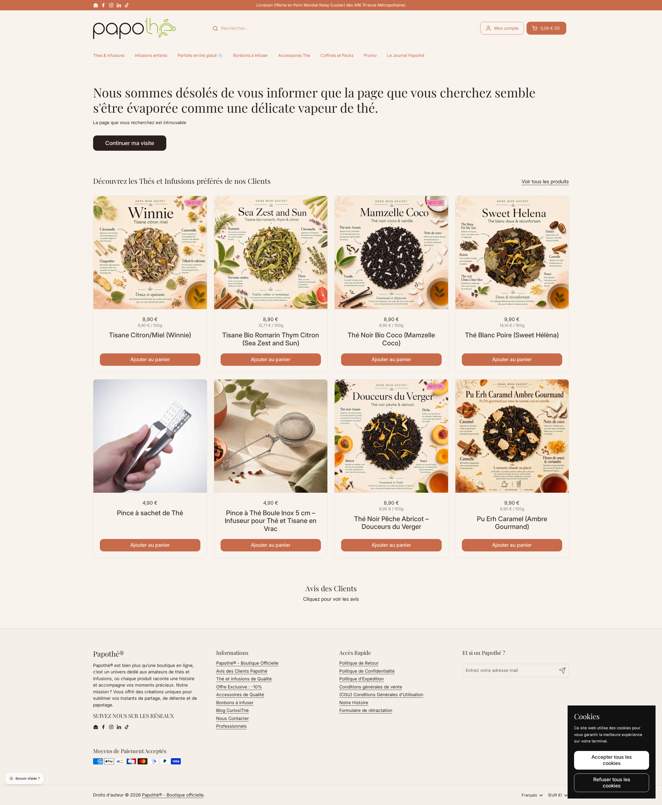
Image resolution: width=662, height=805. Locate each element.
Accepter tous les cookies (611, 760)
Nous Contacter (232, 718)
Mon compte (506, 28)
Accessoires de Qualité (240, 694)
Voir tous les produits (545, 181)
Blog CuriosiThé (232, 710)
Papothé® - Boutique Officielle (247, 663)
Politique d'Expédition (361, 678)
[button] (546, 28)
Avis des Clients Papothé (241, 671)
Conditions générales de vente (370, 686)
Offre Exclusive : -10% (239, 686)
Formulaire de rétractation (365, 710)
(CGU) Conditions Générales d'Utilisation (381, 694)
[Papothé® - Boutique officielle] (134, 28)
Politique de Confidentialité (367, 671)
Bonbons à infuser (234, 702)
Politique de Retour (359, 663)
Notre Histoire (353, 702)
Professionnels (231, 726)
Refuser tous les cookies (611, 782)
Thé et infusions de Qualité (244, 678)
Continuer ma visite (129, 143)
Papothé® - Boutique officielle (173, 795)
